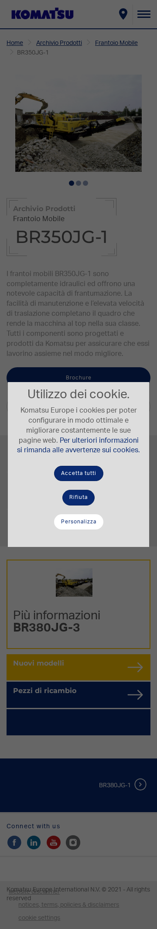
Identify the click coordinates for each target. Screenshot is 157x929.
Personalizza (78, 521)
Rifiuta (78, 497)
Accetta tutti (78, 473)
